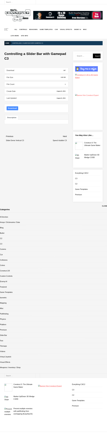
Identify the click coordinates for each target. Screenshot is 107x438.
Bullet (2, 233)
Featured (3, 287)
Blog (1, 228)
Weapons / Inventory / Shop (10, 367)
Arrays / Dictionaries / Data (10, 222)
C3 (76, 178)
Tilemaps (3, 346)
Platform (3, 324)
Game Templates (46, 29)
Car (56, 29)
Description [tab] (11, 117)
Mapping (3, 303)
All (16, 29)
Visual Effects (66, 29)
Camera (3, 249)
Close (104, 206)
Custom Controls (6, 276)
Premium (78, 195)
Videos (2, 351)
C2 (76, 184)
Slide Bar (3, 335)
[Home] (11, 29)
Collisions (3, 260)
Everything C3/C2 (81, 173)
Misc (85, 29)
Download (12, 108)
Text (1, 341)
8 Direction (4, 217)
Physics (3, 319)
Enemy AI (77, 29)
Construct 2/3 (5, 271)
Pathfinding (4, 314)
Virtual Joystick (5, 357)
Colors (2, 265)
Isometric (3, 298)
